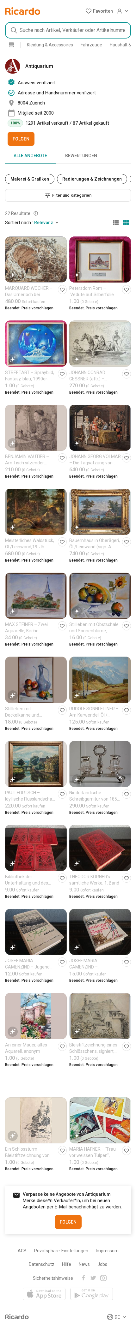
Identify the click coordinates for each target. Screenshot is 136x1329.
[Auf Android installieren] (92, 1294)
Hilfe (66, 1264)
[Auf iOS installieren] (44, 1294)
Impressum (107, 1250)
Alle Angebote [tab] (30, 155)
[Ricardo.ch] (22, 11)
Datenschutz (41, 1264)
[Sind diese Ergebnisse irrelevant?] (36, 213)
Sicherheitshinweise (53, 1278)
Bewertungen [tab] (81, 155)
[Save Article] (62, 289)
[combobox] (68, 30)
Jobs (102, 1264)
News (84, 1264)
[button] (99, 11)
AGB (22, 1250)
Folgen (21, 138)
